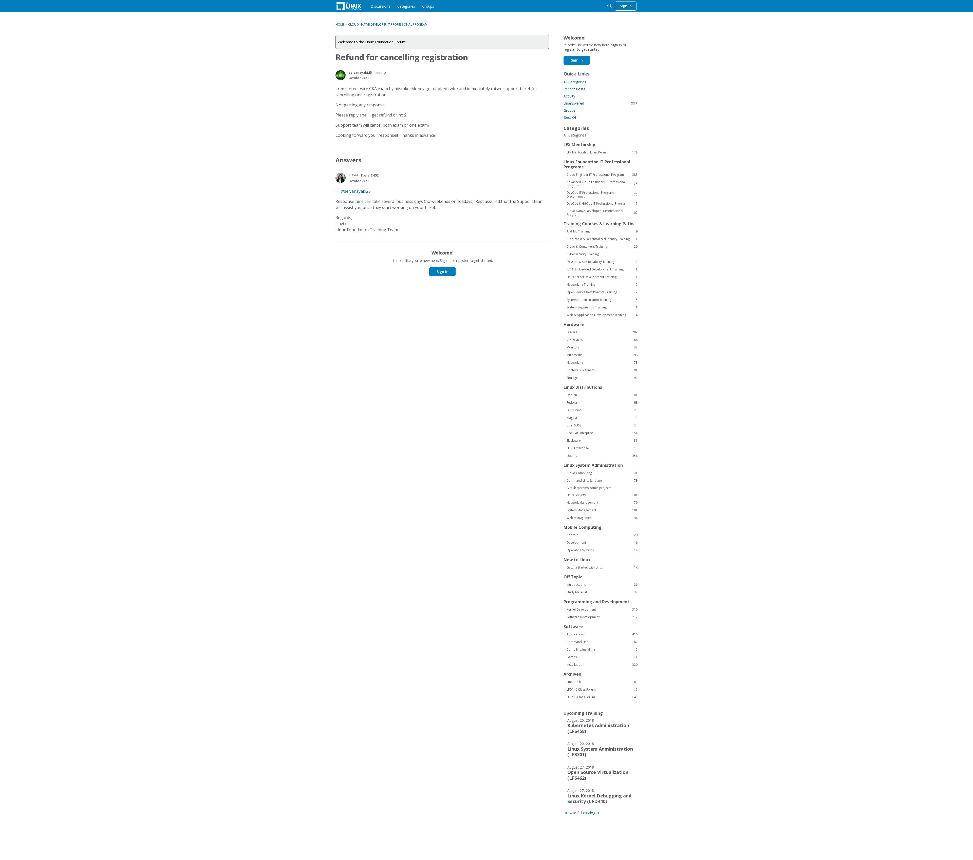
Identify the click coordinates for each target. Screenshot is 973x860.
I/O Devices (602, 340)
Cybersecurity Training (602, 254)
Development (602, 542)
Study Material (602, 592)
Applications (602, 634)
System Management (602, 510)
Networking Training (602, 284)
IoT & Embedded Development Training (602, 269)
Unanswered (601, 103)
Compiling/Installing (602, 649)
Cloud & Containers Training (602, 246)
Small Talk (602, 682)
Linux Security (602, 495)
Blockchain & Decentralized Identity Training (602, 239)
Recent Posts (574, 89)
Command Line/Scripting (602, 480)
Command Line (602, 642)
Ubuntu (602, 456)
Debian (602, 395)
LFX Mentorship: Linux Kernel (602, 152)
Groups (569, 110)
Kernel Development (602, 609)
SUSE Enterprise (602, 448)
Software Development (602, 617)
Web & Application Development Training (602, 315)
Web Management (602, 518)
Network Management (602, 502)
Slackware (602, 440)
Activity (569, 96)
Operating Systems (602, 550)
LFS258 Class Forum (602, 697)
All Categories (575, 82)
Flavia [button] (353, 175)
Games (602, 657)
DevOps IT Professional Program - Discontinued (602, 194)
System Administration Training (602, 300)
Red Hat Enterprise (602, 433)
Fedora (602, 402)
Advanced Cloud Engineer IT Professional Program (602, 184)
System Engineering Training (602, 307)
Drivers (602, 332)
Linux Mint (602, 410)
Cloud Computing (602, 473)
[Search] (609, 6)
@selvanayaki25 (356, 191)
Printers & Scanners (602, 370)
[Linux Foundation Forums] (348, 6)
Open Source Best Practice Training (602, 292)
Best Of (570, 117)
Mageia (602, 418)
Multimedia (602, 355)
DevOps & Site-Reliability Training (602, 262)
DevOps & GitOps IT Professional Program (602, 203)
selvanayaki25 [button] (360, 72)
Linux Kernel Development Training (602, 277)
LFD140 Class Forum (602, 689)
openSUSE (602, 425)
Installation (602, 664)
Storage (602, 378)
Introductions (602, 584)
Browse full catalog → (582, 812)
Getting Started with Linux (602, 567)
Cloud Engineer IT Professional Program (602, 174)
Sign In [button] (442, 271)
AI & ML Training (602, 231)
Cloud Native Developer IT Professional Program (602, 213)
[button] (340, 75)
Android (602, 535)
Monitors (602, 347)
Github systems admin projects (589, 488)
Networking (602, 362)
